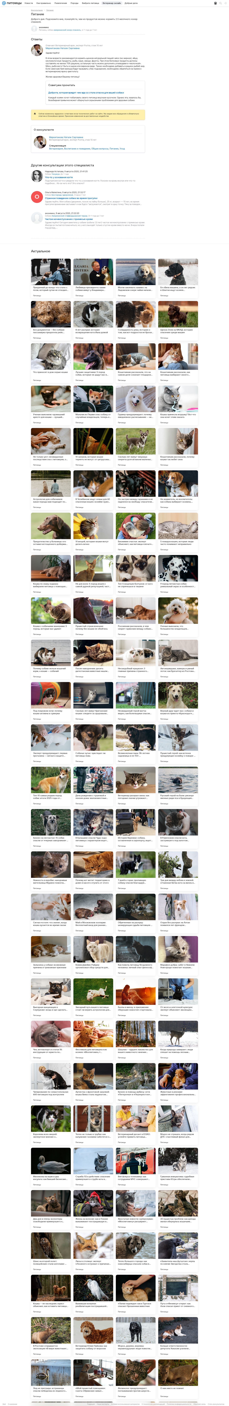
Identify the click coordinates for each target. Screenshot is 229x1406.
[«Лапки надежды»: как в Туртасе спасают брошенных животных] (136, 1294)
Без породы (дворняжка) (62, 195)
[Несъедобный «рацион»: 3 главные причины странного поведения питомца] (136, 659)
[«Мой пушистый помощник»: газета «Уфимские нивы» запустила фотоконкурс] (93, 1379)
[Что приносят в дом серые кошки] (51, 363)
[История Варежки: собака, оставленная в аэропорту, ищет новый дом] (136, 829)
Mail (4, 1404)
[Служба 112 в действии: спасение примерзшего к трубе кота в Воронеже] (93, 1167)
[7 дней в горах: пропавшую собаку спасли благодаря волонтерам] (136, 871)
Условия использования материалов (125, 1404)
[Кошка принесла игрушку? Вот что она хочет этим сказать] (178, 405)
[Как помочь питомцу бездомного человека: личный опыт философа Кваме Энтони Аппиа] (136, 956)
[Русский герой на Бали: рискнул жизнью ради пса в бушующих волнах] (178, 786)
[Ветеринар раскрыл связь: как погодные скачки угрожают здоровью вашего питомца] (136, 786)
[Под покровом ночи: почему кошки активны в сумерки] (51, 702)
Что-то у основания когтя (59, 177)
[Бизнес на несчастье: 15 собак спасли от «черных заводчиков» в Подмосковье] (51, 829)
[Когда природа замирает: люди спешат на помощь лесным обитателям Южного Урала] (178, 1040)
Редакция (91, 1404)
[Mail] (4, 3)
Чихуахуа (56, 174)
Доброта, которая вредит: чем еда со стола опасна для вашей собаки (86, 93)
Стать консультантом (216, 1404)
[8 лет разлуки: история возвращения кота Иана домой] (93, 321)
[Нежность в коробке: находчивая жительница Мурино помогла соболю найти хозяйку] (51, 871)
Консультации (37, 10)
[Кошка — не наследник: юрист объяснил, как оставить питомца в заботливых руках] (51, 1294)
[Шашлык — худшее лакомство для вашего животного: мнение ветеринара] (136, 1040)
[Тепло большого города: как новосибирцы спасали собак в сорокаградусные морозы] (136, 1252)
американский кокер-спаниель (67, 30)
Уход (122, 148)
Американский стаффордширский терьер (69, 216)
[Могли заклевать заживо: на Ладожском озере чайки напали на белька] (136, 278)
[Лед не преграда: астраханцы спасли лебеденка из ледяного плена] (51, 1379)
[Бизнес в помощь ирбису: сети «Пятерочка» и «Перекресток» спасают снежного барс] (136, 1083)
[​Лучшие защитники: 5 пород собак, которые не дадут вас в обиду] (93, 363)
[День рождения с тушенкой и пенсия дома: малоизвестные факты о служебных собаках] (93, 786)
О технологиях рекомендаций (153, 1404)
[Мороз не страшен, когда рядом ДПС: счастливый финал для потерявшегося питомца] (178, 1125)
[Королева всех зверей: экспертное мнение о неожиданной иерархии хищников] (51, 1125)
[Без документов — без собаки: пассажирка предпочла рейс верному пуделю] (51, 321)
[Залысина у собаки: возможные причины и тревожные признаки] (51, 956)
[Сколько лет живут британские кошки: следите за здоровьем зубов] (93, 702)
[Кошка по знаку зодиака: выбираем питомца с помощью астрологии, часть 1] (51, 575)
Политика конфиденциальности (179, 1404)
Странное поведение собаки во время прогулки (71, 198)
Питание (50, 10)
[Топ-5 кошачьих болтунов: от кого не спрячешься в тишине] (136, 575)
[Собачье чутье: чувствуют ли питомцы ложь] (93, 744)
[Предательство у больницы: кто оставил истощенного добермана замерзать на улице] (51, 532)
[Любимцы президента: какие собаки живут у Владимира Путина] (93, 278)
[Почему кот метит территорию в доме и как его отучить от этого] (93, 871)
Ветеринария (56, 148)
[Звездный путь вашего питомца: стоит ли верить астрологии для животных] (93, 998)
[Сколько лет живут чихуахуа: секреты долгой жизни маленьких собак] (136, 448)
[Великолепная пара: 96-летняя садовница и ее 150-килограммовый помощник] (136, 744)
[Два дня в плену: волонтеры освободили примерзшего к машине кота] (51, 1210)
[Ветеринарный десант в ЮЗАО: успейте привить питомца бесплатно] (136, 1125)
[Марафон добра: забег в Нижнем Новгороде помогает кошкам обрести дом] (178, 956)
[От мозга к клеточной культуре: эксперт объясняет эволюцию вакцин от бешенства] (178, 998)
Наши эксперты (103, 1404)
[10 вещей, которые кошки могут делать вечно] (93, 532)
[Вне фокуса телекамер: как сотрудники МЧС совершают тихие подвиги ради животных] (136, 1167)
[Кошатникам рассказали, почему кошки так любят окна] (178, 448)
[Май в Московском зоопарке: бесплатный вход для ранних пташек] (93, 913)
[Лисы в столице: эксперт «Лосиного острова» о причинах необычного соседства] (93, 1252)
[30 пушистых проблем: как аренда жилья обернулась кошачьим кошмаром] (178, 1210)
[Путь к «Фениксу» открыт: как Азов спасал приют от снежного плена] (178, 1294)
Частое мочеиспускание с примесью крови (69, 219)
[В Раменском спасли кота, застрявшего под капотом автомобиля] (178, 829)
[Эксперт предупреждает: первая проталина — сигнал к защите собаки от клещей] (51, 744)
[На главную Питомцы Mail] (13, 3)
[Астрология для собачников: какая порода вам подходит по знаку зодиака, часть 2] (51, 490)
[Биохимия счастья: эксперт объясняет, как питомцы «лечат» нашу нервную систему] (136, 532)
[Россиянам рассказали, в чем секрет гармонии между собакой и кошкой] (136, 617)
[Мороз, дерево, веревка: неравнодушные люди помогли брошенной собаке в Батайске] (136, 1337)
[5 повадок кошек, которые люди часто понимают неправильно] (178, 532)
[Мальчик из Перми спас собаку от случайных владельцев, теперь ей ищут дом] (93, 405)
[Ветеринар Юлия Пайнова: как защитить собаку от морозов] (93, 1337)
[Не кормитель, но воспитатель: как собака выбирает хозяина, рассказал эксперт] (178, 490)
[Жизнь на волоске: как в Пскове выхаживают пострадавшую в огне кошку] (93, 1210)
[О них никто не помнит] (178, 1379)
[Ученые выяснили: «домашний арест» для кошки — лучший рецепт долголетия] (51, 405)
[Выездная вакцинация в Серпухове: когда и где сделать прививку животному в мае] (51, 998)
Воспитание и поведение (77, 148)
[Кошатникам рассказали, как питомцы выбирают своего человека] (178, 363)
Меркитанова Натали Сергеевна (63, 48)
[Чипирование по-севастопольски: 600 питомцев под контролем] (51, 1083)
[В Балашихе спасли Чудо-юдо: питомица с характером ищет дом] (93, 829)
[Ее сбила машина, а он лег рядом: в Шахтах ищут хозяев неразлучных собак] (178, 278)
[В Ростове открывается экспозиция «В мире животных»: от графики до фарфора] (51, 1337)
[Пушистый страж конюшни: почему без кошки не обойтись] (93, 617)
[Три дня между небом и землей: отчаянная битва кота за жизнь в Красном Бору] (178, 871)
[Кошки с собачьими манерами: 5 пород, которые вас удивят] (51, 617)
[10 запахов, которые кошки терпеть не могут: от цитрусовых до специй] (93, 448)
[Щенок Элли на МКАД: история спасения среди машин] (178, 321)
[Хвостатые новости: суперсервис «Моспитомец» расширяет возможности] (136, 1210)
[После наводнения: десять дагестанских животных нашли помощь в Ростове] (93, 659)
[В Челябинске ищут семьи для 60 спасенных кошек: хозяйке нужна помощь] (93, 490)
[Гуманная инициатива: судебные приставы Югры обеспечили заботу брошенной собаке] (178, 1167)
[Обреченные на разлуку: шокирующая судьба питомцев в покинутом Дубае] (136, 913)
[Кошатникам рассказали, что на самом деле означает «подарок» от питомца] (136, 363)
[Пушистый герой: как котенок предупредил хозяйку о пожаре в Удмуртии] (178, 744)
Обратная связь (199, 1404)
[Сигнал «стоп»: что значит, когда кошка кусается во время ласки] (51, 913)
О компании (12, 1404)
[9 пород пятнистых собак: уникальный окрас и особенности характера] (178, 575)
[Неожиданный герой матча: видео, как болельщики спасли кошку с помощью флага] (136, 702)
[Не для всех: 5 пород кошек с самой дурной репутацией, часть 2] (93, 575)
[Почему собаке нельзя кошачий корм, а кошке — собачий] (51, 659)
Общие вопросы (99, 148)
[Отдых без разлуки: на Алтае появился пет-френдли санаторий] (178, 913)
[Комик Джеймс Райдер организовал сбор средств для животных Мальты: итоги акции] (93, 956)
